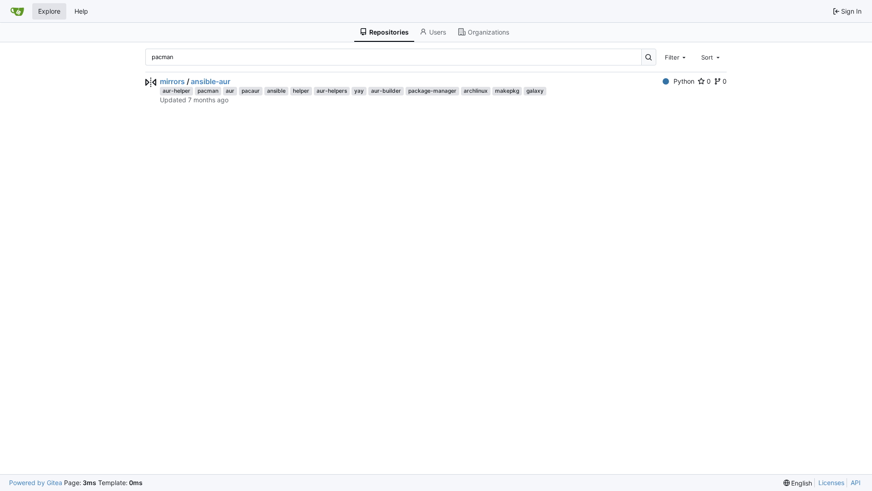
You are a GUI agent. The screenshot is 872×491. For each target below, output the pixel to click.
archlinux (476, 90)
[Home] (17, 11)
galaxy (535, 90)
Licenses (831, 482)
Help (81, 11)
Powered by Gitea (35, 482)
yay (359, 90)
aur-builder (386, 90)
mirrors (172, 81)
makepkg (507, 90)
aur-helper (176, 90)
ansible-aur (210, 81)
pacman (208, 90)
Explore (49, 11)
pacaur (251, 90)
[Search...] (648, 57)
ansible (276, 90)
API (856, 482)
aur (230, 90)
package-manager (432, 90)
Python (684, 81)
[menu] (798, 483)
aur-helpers (332, 90)
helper (301, 90)
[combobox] (676, 57)
